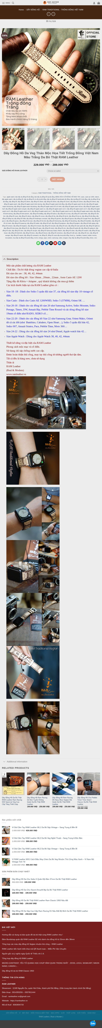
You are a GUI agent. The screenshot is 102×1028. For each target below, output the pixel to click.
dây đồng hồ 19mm (37, 201)
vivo (95, 238)
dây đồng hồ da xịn (75, 216)
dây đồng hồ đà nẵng (88, 216)
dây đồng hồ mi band (34, 226)
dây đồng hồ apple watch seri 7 (42, 211)
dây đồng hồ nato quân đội (76, 226)
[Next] (96, 139)
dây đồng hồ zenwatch (31, 235)
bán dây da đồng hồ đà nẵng (24, 197)
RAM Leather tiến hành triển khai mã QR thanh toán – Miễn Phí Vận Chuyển (34, 949)
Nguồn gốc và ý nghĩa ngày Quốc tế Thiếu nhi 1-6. (23, 954)
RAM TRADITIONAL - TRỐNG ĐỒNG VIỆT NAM (62, 10)
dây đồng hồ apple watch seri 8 (63, 211)
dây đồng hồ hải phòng (69, 221)
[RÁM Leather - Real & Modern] (51, 3)
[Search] (13, 3)
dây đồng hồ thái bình (15, 233)
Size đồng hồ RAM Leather (14, 170)
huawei (84, 235)
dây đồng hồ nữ (24, 228)
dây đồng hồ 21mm (63, 201)
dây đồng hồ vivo (83, 233)
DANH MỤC (92, 1013)
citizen (97, 197)
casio (82, 197)
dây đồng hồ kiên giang (87, 223)
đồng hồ (44, 235)
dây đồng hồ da (50, 216)
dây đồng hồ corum (38, 216)
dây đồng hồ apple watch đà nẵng (53, 204)
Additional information (17, 762)
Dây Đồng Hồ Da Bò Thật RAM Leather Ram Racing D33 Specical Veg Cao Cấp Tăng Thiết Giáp (12, 801)
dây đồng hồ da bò (62, 216)
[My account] (94, 3)
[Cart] (98, 3)
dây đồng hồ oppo (35, 228)
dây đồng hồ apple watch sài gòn (16, 209)
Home (21, 10)
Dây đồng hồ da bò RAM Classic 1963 (18, 971)
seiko (60, 238)
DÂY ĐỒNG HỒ (33, 10)
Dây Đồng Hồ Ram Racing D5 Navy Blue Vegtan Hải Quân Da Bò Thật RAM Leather (62, 801)
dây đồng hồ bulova (50, 213)
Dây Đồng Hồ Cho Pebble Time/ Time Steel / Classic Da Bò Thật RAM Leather (87, 801)
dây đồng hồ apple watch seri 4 (77, 209)
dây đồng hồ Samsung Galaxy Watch (50, 230)
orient (49, 238)
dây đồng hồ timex (29, 233)
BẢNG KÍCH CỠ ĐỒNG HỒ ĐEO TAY (67, 197)
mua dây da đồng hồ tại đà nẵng (23, 238)
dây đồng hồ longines (20, 226)
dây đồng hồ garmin (54, 218)
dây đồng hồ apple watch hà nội (75, 204)
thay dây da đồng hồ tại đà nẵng (79, 238)
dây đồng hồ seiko (69, 230)
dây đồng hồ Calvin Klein (79, 213)
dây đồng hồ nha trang (11, 228)
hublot (90, 235)
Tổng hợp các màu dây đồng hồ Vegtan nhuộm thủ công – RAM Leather (32, 944)
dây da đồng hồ (18, 199)
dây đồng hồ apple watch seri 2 (56, 209)
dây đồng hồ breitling (36, 213)
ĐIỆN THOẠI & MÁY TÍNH (40, 1013)
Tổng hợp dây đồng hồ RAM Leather (17, 958)
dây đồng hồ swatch (81, 230)
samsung (55, 238)
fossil (71, 235)
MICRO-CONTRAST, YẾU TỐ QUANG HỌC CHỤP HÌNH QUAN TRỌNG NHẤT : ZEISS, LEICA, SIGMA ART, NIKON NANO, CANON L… (50, 964)
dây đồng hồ (13, 201)
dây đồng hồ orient (48, 228)
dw (40, 235)
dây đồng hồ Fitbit (20, 218)
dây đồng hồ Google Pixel (82, 218)
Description (12, 259)
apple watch (10, 197)
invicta (94, 235)
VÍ (19, 1013)
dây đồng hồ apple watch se (36, 209)
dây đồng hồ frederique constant (36, 218)
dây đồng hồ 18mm (24, 201)
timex (92, 238)
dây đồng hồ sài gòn (30, 230)
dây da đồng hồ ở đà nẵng (79, 199)
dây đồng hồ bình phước (21, 213)
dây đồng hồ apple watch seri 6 (21, 211)
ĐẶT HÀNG (57, 179)
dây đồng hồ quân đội (73, 228)
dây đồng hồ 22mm (76, 201)
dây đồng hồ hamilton (84, 221)
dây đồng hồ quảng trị (88, 228)
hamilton (79, 235)
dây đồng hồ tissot (41, 233)
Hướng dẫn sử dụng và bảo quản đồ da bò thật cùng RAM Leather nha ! (32, 935)
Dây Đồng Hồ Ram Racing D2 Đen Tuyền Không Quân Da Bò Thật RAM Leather (37, 801)
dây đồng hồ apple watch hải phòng (25, 206)
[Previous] (2, 793)
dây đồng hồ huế (45, 223)
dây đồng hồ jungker (73, 223)
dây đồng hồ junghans (59, 223)
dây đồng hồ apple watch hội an (72, 206)
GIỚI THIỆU (81, 1013)
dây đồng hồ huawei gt (19, 223)
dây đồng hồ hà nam (26, 221)
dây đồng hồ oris (60, 228)
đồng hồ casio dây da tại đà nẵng (58, 235)
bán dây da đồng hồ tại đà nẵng (44, 197)
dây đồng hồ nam (61, 226)
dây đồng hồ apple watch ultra (83, 211)
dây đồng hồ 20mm (50, 201)
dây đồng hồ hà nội (39, 221)
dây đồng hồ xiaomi (17, 235)
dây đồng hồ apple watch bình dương (30, 204)
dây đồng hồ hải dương (53, 221)
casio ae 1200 (89, 197)
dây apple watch (7, 199)
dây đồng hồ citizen (25, 216)
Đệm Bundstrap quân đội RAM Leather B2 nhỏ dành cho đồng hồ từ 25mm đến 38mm (38, 939)
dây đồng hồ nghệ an (93, 226)
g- (74, 235)
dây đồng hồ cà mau (64, 213)
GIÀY (63, 1013)
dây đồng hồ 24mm (90, 201)
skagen (65, 238)
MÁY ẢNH (25, 1013)
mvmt (36, 238)
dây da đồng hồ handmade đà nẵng (58, 199)
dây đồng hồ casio (12, 216)
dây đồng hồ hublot (33, 223)
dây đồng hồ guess (12, 221)
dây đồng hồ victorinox (55, 233)
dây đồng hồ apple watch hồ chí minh (49, 206)
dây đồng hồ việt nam (70, 233)
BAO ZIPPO (55, 1013)
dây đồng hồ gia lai (68, 218)
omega (41, 238)
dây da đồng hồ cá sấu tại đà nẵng (35, 199)
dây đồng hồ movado (49, 226)
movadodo (8, 238)
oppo (45, 238)
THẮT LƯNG (71, 1013)
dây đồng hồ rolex (17, 230)
